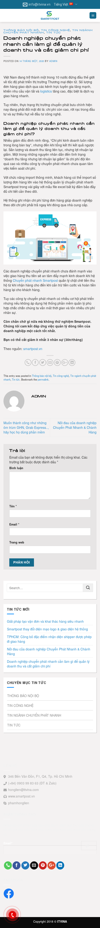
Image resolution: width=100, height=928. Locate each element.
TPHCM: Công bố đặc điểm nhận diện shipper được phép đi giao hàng (49, 639)
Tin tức (53, 32)
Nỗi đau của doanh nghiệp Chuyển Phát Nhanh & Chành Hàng (75, 427)
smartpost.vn (32, 348)
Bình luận (16, 468)
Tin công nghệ (55, 30)
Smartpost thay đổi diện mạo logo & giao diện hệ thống (47, 629)
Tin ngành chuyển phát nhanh (34, 715)
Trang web (16, 542)
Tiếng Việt (61, 4)
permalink (43, 379)
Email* (8, 843)
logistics (46, 91)
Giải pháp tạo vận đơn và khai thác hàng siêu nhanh (45, 621)
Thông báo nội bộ (21, 30)
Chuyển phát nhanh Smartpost (35, 280)
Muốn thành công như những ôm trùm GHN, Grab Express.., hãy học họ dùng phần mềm (26, 427)
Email (14, 524)
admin (53, 61)
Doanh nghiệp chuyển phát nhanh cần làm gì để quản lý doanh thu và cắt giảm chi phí (48, 663)
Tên (13, 506)
